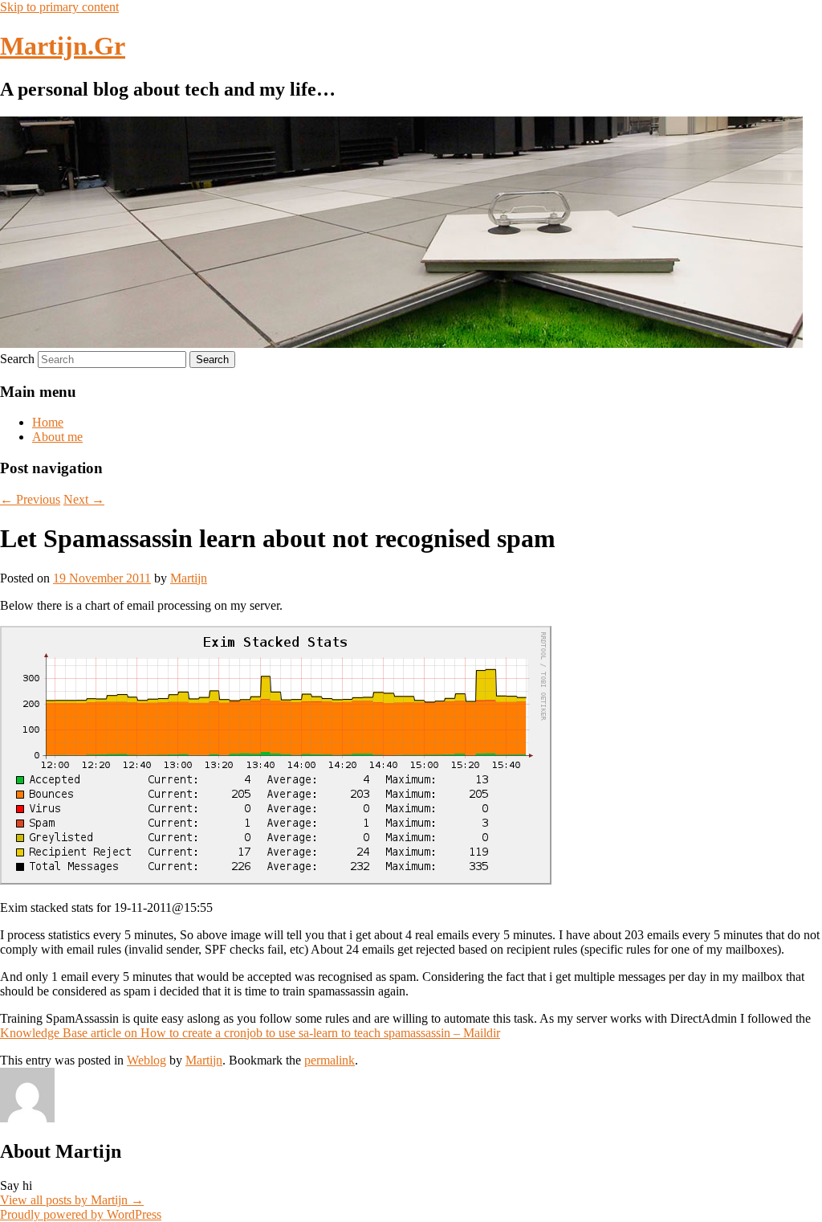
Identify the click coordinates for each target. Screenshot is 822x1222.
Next (83, 499)
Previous (30, 499)
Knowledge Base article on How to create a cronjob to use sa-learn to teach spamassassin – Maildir (250, 1033)
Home (47, 422)
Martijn (188, 578)
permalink (329, 1060)
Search (17, 359)
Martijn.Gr (62, 45)
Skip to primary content (59, 7)
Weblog (146, 1060)
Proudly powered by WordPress (80, 1214)
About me (57, 436)
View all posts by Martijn (72, 1200)
